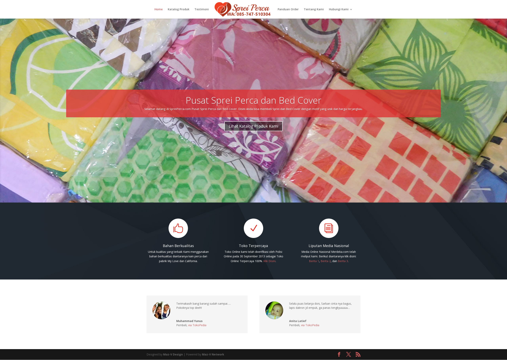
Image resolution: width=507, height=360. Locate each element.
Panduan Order (288, 9)
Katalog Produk (178, 9)
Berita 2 (326, 261)
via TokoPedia (197, 325)
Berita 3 (343, 261)
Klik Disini (269, 261)
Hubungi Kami (339, 9)
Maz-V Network (213, 354)
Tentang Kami (314, 9)
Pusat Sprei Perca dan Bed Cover (253, 100)
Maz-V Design (173, 354)
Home (158, 9)
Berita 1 (314, 261)
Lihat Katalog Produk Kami (253, 126)
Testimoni (201, 9)
